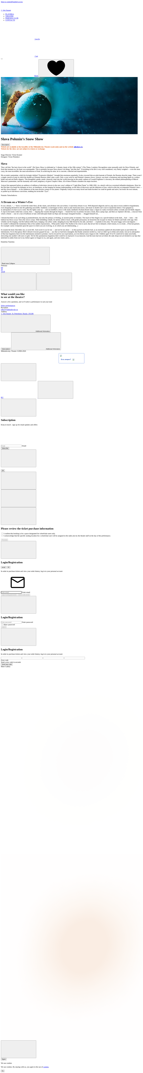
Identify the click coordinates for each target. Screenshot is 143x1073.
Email (24, 446)
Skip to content (6, 2)
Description (5, 145)
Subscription (6, 349)
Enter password (27, 622)
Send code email (23, 595)
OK (3, 470)
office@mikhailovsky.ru (9, 310)
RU (2, 397)
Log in (4, 627)
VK (8, 567)
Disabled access (17, 2)
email (3, 567)
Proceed (4, 540)
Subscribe (5, 448)
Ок (3, 1071)
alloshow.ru (78, 147)
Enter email (26, 592)
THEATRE (9, 16)
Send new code (7, 664)
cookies (46, 1067)
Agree (4, 1059)
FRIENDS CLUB (11, 18)
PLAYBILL (9, 14)
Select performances (8, 306)
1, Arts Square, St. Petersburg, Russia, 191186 (17, 314)
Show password (9, 625)
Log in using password (9, 595)
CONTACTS (10, 20)
